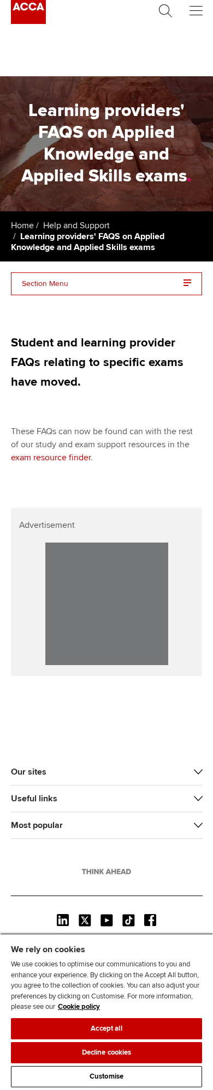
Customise (106, 1076)
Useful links (34, 798)
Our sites (28, 771)
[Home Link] (106, 871)
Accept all (106, 1028)
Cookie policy (79, 1006)
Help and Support (76, 225)
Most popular (37, 825)
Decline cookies (107, 1052)
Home (22, 225)
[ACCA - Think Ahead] (28, 21)
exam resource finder (51, 457)
